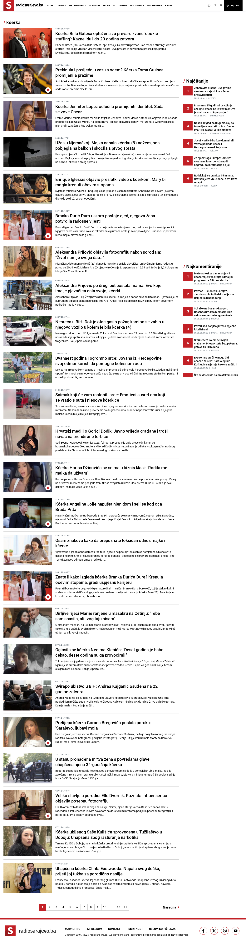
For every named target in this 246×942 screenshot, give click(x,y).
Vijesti (51, 5)
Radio (168, 5)
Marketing (72, 929)
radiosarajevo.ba (98, 934)
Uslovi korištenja (162, 929)
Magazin (94, 5)
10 (104, 907)
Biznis (62, 5)
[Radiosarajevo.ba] (30, 930)
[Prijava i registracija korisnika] (221, 5)
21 (125, 907)
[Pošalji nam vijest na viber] (225, 931)
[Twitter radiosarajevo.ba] (214, 931)
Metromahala (77, 5)
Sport (106, 5)
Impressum (94, 929)
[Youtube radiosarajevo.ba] (235, 931)
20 (118, 907)
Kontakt (114, 929)
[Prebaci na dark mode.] (210, 5)
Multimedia (137, 5)
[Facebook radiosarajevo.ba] (203, 931)
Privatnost (135, 929)
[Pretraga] (215, 5)
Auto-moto (120, 5)
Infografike (154, 5)
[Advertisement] (212, 49)
